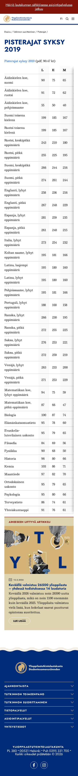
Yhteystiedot (15, 727)
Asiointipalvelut (18, 718)
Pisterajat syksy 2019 (19, 60)
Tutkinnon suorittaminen (24, 31)
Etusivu (7, 31)
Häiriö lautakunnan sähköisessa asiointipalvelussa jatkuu (39, 7)
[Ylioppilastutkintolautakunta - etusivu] (39, 667)
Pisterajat (42, 31)
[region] (39, 290)
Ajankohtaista (16, 686)
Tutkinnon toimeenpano (24, 694)
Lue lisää (19, 621)
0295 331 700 (59, 750)
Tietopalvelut (15, 710)
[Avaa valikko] (72, 686)
